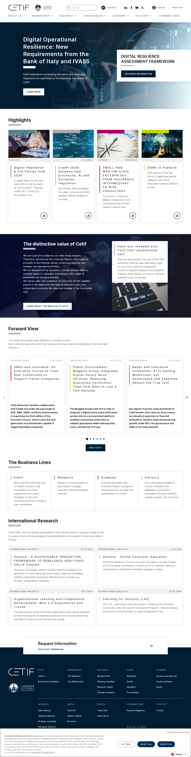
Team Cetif (102, 710)
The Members (74, 676)
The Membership (75, 681)
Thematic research (106, 692)
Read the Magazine (136, 710)
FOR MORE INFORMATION (138, 74)
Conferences (93, 16)
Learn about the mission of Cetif (47, 306)
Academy (119, 16)
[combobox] (178, 754)
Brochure (72, 721)
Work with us (103, 716)
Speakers (131, 687)
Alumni (159, 687)
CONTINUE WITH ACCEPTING (177, 732)
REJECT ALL (146, 744)
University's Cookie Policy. (43, 752)
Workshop (131, 676)
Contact (112, 8)
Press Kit (72, 710)
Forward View (169, 16)
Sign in (161, 8)
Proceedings (133, 692)
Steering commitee (106, 681)
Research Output (105, 687)
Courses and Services (166, 676)
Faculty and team (164, 681)
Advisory (142, 16)
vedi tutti (95, 448)
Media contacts (75, 716)
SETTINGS (126, 744)
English (179, 754)
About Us (15, 16)
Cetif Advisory (44, 710)
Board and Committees (48, 681)
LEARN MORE (34, 92)
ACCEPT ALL (166, 744)
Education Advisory (47, 727)
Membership (41, 16)
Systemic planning (46, 716)
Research (66, 16)
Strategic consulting (47, 721)
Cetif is (41, 676)
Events (130, 681)
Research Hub (103, 676)
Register (177, 8)
